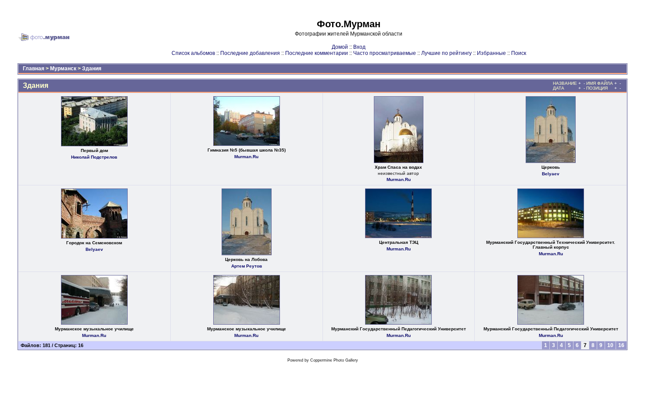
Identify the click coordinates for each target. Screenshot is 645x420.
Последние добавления (250, 53)
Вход (359, 47)
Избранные (491, 53)
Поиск (518, 53)
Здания (91, 68)
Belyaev (550, 173)
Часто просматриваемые (384, 53)
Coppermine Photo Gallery (334, 360)
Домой (340, 47)
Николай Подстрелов (94, 157)
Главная (33, 68)
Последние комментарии (316, 53)
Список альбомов (193, 53)
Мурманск (63, 68)
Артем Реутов (246, 266)
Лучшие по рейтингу (446, 53)
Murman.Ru (246, 156)
